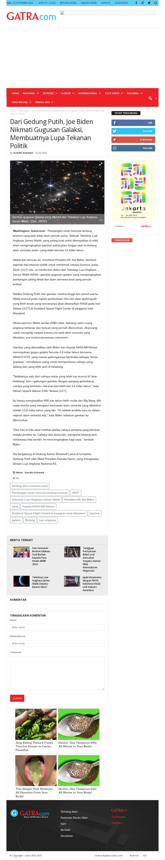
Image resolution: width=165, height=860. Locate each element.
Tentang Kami (69, 811)
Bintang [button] (30, 520)
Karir (63, 823)
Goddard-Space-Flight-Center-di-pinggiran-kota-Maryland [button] (48, 513)
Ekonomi (48, 93)
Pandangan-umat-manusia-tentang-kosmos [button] (39, 492)
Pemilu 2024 (42, 102)
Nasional (29, 93)
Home (15, 93)
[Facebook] (136, 3)
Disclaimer (67, 835)
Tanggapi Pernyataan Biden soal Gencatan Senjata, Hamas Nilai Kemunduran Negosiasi (92, 559)
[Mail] (155, 3)
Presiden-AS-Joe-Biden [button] (79, 499)
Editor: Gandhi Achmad (29, 472)
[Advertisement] (82, 58)
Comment (15, 652)
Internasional (87, 93)
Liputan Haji (20, 102)
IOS (145, 855)
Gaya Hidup (112, 93)
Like (150, 122)
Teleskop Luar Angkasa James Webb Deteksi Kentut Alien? (41, 582)
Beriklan (65, 829)
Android (134, 855)
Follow (147, 131)
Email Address (17, 636)
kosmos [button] (95, 513)
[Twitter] (149, 3)
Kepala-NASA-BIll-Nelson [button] (39, 506)
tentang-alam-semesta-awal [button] (29, 485)
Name (13, 620)
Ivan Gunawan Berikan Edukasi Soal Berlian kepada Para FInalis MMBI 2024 (41, 556)
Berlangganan (68, 2)
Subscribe (146, 139)
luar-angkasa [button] (47, 520)
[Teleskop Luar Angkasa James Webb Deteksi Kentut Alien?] (21, 581)
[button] (151, 98)
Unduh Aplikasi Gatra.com (109, 855)
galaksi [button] (16, 520)
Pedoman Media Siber (74, 817)
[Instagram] (142, 3)
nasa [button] (15, 506)
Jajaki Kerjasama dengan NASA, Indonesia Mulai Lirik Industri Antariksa (92, 584)
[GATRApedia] (119, 817)
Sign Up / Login (47, 2)
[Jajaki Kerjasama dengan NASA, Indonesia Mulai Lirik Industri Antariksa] (72, 581)
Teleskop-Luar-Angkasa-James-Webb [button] (36, 499)
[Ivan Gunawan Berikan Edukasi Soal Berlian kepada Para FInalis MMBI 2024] (21, 552)
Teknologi (23, 110)
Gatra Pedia (121, 2)
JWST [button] (75, 492)
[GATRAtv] (119, 823)
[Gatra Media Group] (119, 810)
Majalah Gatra (89, 2)
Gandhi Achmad (23, 152)
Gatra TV (105, 2)
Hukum (65, 93)
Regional (133, 93)
